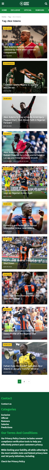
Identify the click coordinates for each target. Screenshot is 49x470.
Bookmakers (9, 63)
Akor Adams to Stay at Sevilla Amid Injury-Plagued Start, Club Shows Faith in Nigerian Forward (24, 120)
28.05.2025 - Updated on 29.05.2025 (16, 161)
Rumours (40, 10)
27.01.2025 (8, 196)
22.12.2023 (8, 372)
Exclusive (15, 10)
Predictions (6, 427)
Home (4, 10)
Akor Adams (17, 17)
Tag (9, 17)
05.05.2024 (8, 266)
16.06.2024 (8, 231)
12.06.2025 (8, 126)
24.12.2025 (8, 91)
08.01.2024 (8, 302)
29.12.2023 (8, 337)
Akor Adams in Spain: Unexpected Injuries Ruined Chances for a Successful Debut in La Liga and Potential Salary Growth (24, 155)
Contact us (6, 404)
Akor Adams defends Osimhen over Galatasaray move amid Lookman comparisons (21, 50)
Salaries (7, 134)
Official (28, 10)
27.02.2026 (8, 55)
